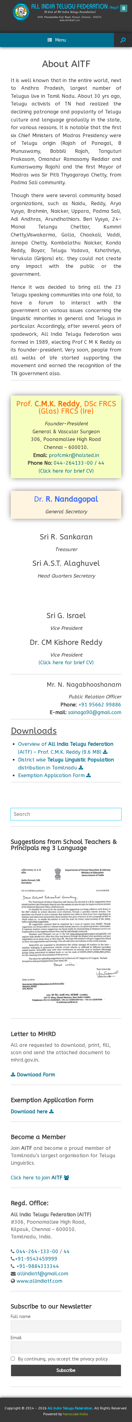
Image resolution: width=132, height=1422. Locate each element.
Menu (60, 40)
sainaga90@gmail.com (94, 712)
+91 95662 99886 (99, 705)
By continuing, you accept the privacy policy (62, 1359)
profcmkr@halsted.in (74, 455)
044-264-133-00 (37, 1251)
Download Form (35, 1075)
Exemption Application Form (52, 775)
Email (16, 1338)
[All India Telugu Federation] (66, 12)
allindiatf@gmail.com (42, 1274)
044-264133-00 (73, 463)
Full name (21, 1316)
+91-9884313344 (37, 1266)
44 (101, 463)
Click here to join (36, 1178)
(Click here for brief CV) (66, 471)
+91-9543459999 (36, 1259)
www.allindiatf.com (39, 1281)
